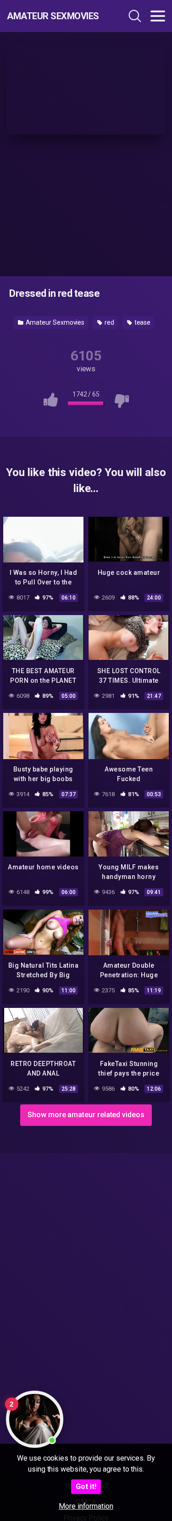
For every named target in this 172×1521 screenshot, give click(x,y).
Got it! (86, 1486)
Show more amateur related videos (86, 1114)
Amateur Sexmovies (53, 16)
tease (142, 322)
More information (86, 1506)
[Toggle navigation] (157, 16)
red (108, 322)
